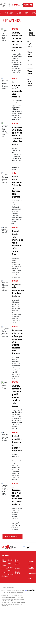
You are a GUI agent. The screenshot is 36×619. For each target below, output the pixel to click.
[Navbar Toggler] (5, 5)
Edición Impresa (17, 573)
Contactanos (32, 573)
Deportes (15, 29)
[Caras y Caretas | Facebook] (24, 547)
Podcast (17, 568)
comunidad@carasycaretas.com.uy (10, 597)
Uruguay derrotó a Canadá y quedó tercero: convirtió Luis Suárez (16, 395)
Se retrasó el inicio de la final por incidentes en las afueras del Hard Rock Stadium (17, 342)
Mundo (18, 13)
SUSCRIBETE (28, 5)
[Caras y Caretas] (9, 549)
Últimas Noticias (4, 561)
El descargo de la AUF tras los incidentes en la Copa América (17, 495)
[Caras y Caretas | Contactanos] (32, 547)
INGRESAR (16, 5)
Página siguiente (11, 536)
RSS (29, 578)
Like (9, 571)
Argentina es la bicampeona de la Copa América (18, 290)
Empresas (11, 574)
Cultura (10, 567)
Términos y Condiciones (8, 587)
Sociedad (4, 572)
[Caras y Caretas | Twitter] (28, 547)
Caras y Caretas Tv (17, 562)
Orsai (26, 13)
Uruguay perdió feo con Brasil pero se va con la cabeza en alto (17, 41)
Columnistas (5, 569)
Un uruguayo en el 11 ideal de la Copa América (17, 89)
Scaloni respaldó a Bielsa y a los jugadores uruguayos (17, 443)
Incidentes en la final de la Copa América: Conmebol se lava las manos (17, 135)
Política (4, 565)
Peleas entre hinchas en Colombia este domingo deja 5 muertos (17, 186)
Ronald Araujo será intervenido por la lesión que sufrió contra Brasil (17, 243)
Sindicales (9, 13)
